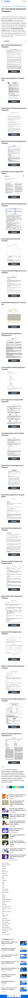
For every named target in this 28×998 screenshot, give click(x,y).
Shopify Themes (5, 915)
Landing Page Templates (7, 899)
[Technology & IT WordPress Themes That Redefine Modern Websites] (5, 842)
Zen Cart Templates (6, 934)
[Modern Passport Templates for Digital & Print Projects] (23, 943)
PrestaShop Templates (6, 911)
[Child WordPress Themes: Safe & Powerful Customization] (5, 850)
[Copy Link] (19, 996)
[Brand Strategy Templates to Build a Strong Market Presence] (5, 810)
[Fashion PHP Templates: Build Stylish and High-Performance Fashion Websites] (5, 822)
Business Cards (5, 871)
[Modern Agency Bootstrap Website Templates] (5, 830)
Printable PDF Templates (7, 776)
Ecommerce (11, 798)
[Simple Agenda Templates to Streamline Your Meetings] (23, 950)
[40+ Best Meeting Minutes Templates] (23, 982)
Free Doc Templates (6, 773)
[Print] (22, 787)
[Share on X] (11, 996)
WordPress (11, 846)
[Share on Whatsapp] (16, 996)
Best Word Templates (12, 769)
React (3, 913)
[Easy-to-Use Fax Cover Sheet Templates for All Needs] (23, 989)
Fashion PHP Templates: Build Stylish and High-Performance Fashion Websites (17, 822)
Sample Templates (17, 778)
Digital (3, 876)
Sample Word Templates (7, 780)
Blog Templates (5, 863)
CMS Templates (5, 875)
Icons (3, 894)
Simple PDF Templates (18, 780)
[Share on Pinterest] (14, 996)
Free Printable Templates (17, 773)
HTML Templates (12, 818)
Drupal (3, 878)
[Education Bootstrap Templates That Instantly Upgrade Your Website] (5, 856)
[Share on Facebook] (8, 996)
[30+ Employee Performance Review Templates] (23, 976)
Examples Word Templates (17, 771)
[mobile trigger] (2, 1)
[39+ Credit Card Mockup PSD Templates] (5, 836)
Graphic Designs (5, 890)
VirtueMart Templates (6, 923)
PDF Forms (22, 774)
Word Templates (7, 6)
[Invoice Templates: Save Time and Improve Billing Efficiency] (23, 963)
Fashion (3, 882)
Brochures (4, 868)
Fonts (3, 885)
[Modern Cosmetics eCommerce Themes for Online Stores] (5, 796)
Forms (3, 887)
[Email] (16, 787)
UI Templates (4, 918)
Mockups (11, 805)
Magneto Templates (6, 901)
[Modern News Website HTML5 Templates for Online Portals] (5, 816)
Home (2, 6)
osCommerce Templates (7, 908)
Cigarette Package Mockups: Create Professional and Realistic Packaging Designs (17, 802)
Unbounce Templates (6, 920)
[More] (25, 787)
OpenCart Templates (6, 906)
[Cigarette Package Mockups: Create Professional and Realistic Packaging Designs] (5, 802)
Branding (4, 866)
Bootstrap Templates (13, 832)
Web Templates (5, 925)
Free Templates (5, 774)
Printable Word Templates (20, 776)
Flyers (3, 883)
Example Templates (6, 771)
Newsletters (4, 904)
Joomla (3, 897)
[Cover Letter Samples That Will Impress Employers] (23, 956)
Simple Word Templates (7, 782)
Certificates (4, 873)
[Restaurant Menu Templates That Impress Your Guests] (23, 969)
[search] (23, 1)
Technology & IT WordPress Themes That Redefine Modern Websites (17, 842)
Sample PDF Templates (6, 778)
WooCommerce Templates (7, 928)
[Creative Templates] (7, 1)
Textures (4, 916)
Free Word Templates (14, 774)
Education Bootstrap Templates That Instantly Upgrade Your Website (17, 856)
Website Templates (6, 927)
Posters (3, 909)
